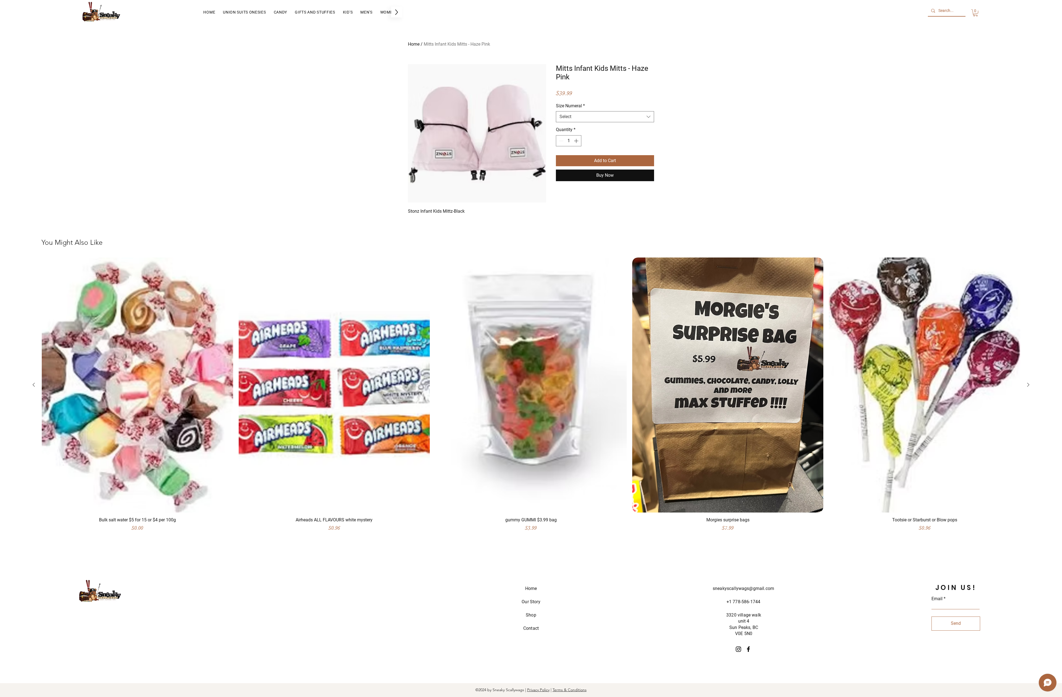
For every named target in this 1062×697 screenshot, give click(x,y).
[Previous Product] (33, 384)
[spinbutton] (568, 141)
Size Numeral (570, 105)
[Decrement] (560, 141)
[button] (975, 12)
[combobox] (605, 116)
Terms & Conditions (570, 689)
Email (937, 599)
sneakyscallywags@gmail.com (743, 588)
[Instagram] (738, 649)
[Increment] (577, 141)
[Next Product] (1028, 384)
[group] (531, 397)
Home (414, 44)
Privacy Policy (538, 689)
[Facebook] (748, 649)
